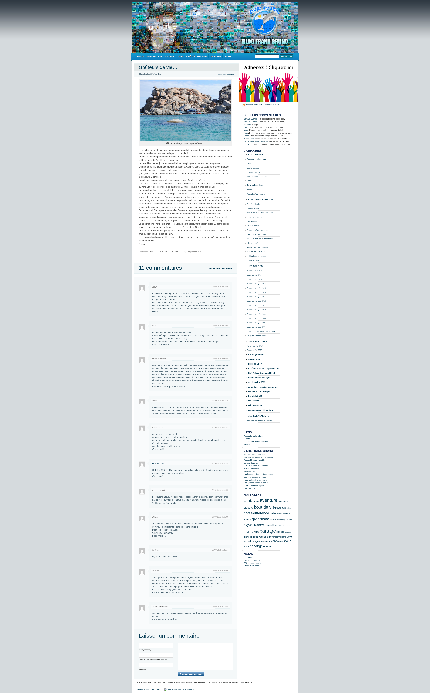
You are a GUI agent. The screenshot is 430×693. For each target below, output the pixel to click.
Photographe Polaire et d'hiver (256, 483)
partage (268, 531)
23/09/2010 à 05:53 (220, 325)
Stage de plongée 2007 (256, 323)
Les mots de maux (254, 217)
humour (274, 519)
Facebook (169, 56)
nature (254, 531)
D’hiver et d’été (253, 260)
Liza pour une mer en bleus (255, 477)
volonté (281, 541)
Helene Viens (249, 139)
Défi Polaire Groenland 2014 (261, 373)
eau (284, 514)
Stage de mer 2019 (254, 271)
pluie (269, 536)
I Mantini (247, 439)
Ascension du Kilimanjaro (260, 410)
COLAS (247, 144)
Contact (227, 56)
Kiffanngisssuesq (256, 354)
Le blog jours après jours (257, 256)
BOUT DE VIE (255, 154)
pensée (280, 532)
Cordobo (159, 690)
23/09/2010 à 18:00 (220, 490)
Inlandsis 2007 (255, 396)
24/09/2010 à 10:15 (220, 570)
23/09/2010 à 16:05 (220, 463)
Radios (250, 189)
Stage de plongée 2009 (256, 314)
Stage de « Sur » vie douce (258, 230)
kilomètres (258, 525)
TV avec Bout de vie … (256, 185)
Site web (142, 669)
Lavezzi (268, 525)
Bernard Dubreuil (250, 119)
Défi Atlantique (255, 405)
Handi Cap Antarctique (259, 391)
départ (278, 513)
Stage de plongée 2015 (256, 288)
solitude (248, 541)
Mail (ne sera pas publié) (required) (153, 659)
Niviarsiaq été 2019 (255, 346)
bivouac (248, 507)
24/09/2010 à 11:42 (220, 606)
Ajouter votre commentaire (220, 268)
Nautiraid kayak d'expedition (255, 480)
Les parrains (215, 56)
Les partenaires (253, 172)
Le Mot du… (252, 163)
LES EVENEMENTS (258, 416)
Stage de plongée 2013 (256, 297)
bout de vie (264, 507)
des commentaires (253, 563)
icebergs (288, 520)
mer (246, 531)
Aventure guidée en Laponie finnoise (258, 457)
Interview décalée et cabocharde (260, 239)
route (283, 537)
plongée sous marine (255, 536)
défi (272, 513)
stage (256, 541)
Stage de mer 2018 (254, 279)
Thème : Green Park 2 (146, 690)
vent (274, 541)
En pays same (253, 226)
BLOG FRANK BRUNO (158, 252)
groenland (260, 519)
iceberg (281, 520)
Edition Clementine (251, 469)
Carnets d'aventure (251, 463)
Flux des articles (252, 560)
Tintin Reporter (250, 488)
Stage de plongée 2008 (256, 318)
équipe (267, 546)
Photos (250, 181)
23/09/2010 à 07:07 (220, 400)
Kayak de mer (249, 471)
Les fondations (253, 168)
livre (280, 525)
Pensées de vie (253, 204)
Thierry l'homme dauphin (254, 486)
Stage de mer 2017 (254, 275)
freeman (247, 520)
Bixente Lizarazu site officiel (255, 460)
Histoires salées (253, 243)
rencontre (276, 537)
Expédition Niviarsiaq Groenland (263, 368)
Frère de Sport (255, 364)
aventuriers (283, 501)
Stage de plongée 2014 (256, 292)
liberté (275, 525)
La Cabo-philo (252, 221)
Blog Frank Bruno (154, 56)
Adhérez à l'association (196, 56)
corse (248, 513)
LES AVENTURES (257, 341)
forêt (288, 514)
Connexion (248, 557)
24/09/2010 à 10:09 (220, 549)
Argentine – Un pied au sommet (263, 387)
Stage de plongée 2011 (256, 305)
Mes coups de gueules (256, 252)
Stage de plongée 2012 (256, 301)
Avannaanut (254, 359)
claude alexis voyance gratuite (256, 141)
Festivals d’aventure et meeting (259, 420)
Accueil (140, 56)
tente (267, 541)
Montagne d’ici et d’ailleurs (257, 247)
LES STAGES (175, 252)
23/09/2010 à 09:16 (220, 427)
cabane (289, 508)
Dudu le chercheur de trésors (256, 466)
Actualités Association (256, 194)
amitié (248, 501)
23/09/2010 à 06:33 (220, 358)
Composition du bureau (256, 159)
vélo (288, 541)
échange (256, 546)
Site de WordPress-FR (253, 566)
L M (245, 127)
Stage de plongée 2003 (256, 336)
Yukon (246, 546)
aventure (268, 500)
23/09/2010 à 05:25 (220, 286)
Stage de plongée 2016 (256, 284)
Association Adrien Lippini (254, 436)
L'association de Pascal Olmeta (256, 442)
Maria (246, 130)
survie (262, 541)
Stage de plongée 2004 (256, 327)
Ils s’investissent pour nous (258, 177)
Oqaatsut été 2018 (254, 350)
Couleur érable (253, 208)
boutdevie (280, 507)
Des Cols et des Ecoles (256, 234)
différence (261, 513)
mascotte (286, 525)
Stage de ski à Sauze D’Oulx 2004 (261, 331)
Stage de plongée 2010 (192, 252)
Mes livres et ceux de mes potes (260, 213)
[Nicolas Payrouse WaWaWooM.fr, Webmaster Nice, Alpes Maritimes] (181, 690)
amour (256, 501)
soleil (290, 536)
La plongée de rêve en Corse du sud (258, 474)
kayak (248, 525)
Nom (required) (145, 650)
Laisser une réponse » (225, 74)
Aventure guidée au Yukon (254, 454)
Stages (180, 56)
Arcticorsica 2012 (256, 382)
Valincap (247, 444)
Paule (246, 133)
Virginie (247, 136)
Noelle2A (247, 125)
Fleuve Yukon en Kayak (259, 378)
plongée (288, 532)
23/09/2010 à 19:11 (220, 517)
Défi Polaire (253, 401)
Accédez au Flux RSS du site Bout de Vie (263, 105)
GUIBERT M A (158, 463)
